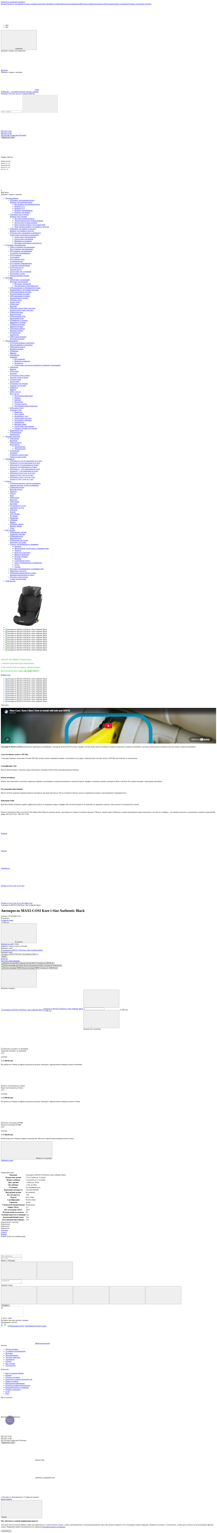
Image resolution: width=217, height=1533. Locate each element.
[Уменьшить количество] (101, 999)
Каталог (4, 4)
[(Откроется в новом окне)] (2, 1326)
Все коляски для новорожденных (27, 204)
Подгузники (19, 414)
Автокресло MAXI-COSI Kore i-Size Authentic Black (63, 1009)
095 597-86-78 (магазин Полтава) (13, 135)
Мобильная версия (42, 1343)
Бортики (17, 400)
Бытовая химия (20, 424)
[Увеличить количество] (101, 1019)
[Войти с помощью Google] (55, 1271)
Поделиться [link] (5, 1224)
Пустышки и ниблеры (23, 420)
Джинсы (17, 550)
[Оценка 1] (19, 1295)
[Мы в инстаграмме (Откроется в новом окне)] (86, 21)
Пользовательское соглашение (116, 4)
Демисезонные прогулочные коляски (28, 221)
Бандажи (17, 546)
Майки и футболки (21, 555)
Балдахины (18, 402)
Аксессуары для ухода (23, 418)
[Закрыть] (19, 978)
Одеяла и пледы (20, 404)
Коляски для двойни (22, 212)
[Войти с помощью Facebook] (19, 1271)
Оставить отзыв (7, 920)
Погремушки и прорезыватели (26, 286)
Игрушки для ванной (22, 284)
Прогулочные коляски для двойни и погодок (31, 227)
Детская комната (11, 341)
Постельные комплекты (23, 396)
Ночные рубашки (21, 557)
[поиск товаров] (40, 104)
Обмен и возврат (54, 4)
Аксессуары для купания (24, 426)
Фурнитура (18, 363)
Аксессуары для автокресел (25, 237)
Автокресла (9, 459)
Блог (149, 4)
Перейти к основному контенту (13, 2)
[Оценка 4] (127, 1295)
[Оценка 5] (163, 1295)
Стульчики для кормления (15, 245)
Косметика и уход (21, 416)
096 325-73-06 (6, 133)
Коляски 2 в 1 (19, 206)
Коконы (17, 398)
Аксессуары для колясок (23, 239)
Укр (6, 25)
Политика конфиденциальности (92, 4)
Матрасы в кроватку (22, 361)
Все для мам (10, 530)
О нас (145, 4)
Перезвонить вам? (8, 137)
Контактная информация (70, 4)
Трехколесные (19, 447)
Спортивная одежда (22, 561)
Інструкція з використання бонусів (34, 4)
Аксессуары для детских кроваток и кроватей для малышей (37, 365)
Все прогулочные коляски (24, 219)
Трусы (16, 565)
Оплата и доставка (14, 4)
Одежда (8, 481)
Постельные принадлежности (25, 406)
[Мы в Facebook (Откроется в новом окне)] (18, 21)
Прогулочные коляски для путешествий (29, 225)
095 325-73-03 (6, 131)
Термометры (19, 422)
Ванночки (18, 412)
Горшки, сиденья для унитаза (25, 428)
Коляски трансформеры (23, 210)
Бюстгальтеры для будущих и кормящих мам (31, 548)
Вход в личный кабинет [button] (14, 1373)
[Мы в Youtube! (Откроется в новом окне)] (52, 21)
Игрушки (9, 278)
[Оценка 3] (91, 1295)
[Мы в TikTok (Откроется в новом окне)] (120, 21)
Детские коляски (11, 198)
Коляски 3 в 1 (19, 208)
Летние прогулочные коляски (25, 223)
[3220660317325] (21, 950)
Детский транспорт (12, 436)
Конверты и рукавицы (23, 241)
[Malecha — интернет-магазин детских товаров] (12, 1316)
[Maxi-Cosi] (5, 675)
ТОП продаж (10, 581)
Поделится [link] (5, 1226)
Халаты (17, 567)
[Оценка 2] (55, 1295)
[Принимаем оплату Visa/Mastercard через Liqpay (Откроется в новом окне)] (27, 1326)
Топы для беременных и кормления (28, 563)
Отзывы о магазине (135, 4)
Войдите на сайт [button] (7, 944)
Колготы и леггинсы (22, 552)
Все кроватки (19, 359)
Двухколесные (20, 449)
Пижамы (17, 559)
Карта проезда (6, 1499)
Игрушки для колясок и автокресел (28, 243)
